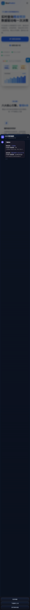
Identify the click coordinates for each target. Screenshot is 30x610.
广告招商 (13, 145)
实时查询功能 (15, 607)
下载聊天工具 (15, 603)
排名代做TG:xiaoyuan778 (17, 152)
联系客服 (15, 599)
